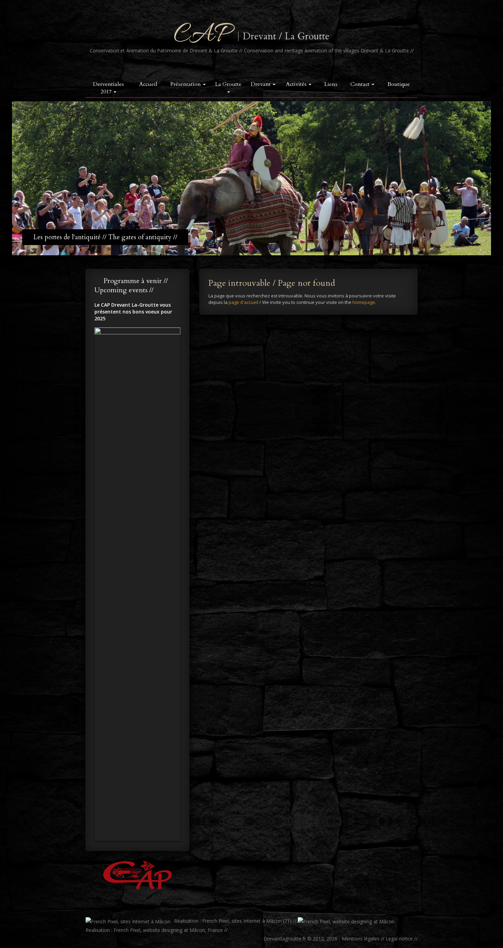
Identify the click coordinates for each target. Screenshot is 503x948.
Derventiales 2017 (108, 87)
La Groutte (228, 84)
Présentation (186, 84)
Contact (360, 84)
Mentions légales (360, 938)
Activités (297, 84)
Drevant (261, 84)
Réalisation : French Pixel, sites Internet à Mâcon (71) (232, 921)
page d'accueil (243, 302)
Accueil (148, 84)
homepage (363, 302)
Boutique (398, 84)
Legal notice (399, 938)
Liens (330, 84)
